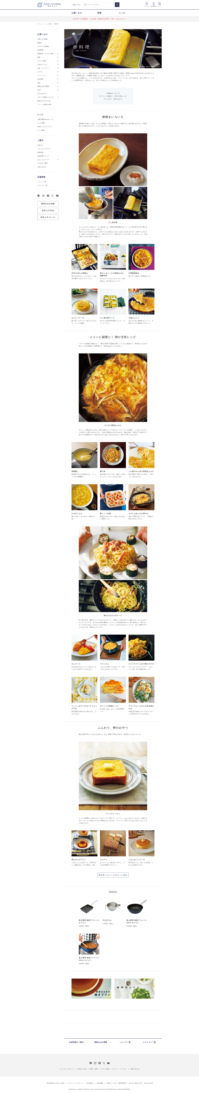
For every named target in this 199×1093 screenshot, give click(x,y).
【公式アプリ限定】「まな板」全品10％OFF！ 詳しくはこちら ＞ (99, 19)
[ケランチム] (113, 648)
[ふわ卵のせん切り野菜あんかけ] (141, 455)
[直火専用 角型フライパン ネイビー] (89, 906)
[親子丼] (113, 455)
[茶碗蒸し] (84, 455)
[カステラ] (113, 843)
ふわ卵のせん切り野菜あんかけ (141, 471)
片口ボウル (107, 920)
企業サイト (110, 1083)
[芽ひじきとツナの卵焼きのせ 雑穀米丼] (113, 257)
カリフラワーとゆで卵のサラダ (141, 664)
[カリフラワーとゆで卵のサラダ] (141, 648)
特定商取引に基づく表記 (55, 1083)
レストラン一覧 (42, 185)
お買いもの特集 (42, 39)
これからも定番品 (43, 46)
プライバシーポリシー (76, 1083)
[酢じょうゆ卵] (113, 497)
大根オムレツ (134, 318)
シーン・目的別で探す (44, 104)
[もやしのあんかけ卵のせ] (141, 497)
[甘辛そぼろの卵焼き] (84, 257)
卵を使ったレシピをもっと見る (113, 875)
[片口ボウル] (113, 906)
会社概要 (100, 1083)
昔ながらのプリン (79, 859)
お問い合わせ (41, 167)
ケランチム (104, 664)
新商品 (39, 43)
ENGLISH (147, 1083)
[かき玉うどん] (84, 497)
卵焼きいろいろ (114, 93)
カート (160, 6)
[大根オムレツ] (141, 302)
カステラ (103, 859)
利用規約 (90, 1083)
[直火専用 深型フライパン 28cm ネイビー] (136, 906)
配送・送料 (94, 1069)
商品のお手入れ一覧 (43, 101)
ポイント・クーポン (119, 1069)
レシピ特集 (41, 123)
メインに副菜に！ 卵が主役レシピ (114, 96)
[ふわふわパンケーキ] (141, 843)
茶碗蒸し (75, 471)
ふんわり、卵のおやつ (113, 99)
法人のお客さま (134, 1083)
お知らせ (40, 145)
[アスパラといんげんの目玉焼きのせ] (141, 690)
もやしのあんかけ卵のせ (139, 513)
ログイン (146, 6)
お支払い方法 (82, 1069)
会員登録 (153, 6)
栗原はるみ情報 (100, 1042)
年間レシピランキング (44, 126)
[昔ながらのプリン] (84, 843)
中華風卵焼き (134, 273)
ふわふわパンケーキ (137, 859)
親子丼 (103, 471)
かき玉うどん (77, 513)
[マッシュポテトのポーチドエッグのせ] (84, 690)
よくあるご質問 (42, 163)
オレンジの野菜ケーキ (109, 706)
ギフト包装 (105, 1069)
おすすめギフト (42, 93)
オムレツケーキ (78, 318)
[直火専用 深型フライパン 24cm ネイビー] (89, 944)
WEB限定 (40, 50)
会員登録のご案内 (76, 1042)
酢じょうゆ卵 (105, 513)
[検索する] (117, 4)
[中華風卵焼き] (141, 257)
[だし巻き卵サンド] (113, 302)
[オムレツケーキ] (84, 302)
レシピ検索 (41, 130)
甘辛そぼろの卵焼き (80, 273)
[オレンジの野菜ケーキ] (113, 690)
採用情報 (121, 1083)
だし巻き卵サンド (107, 318)
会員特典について (43, 156)
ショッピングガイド (43, 149)
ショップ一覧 (41, 182)
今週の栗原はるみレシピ (45, 119)
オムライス (76, 664)
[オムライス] (84, 648)
